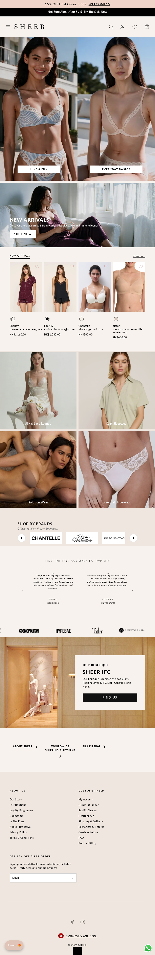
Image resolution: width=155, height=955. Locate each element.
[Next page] (133, 538)
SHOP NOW (23, 234)
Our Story (16, 799)
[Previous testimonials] (22, 591)
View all (139, 256)
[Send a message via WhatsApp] (148, 948)
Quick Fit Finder (88, 805)
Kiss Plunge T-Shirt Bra (91, 329)
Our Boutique (18, 805)
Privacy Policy (18, 832)
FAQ (81, 837)
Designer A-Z (86, 815)
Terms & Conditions (22, 837)
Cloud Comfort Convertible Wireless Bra (127, 331)
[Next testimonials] (132, 591)
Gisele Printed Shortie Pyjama (26, 329)
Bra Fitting (91, 746)
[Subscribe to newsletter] (72, 877)
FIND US (110, 697)
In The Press (17, 821)
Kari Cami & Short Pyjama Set (59, 329)
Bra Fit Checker (88, 810)
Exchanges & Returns (91, 826)
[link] (122, 27)
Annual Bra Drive (20, 826)
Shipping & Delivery (91, 821)
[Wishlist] (134, 27)
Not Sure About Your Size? (77, 11)
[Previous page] (22, 538)
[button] (8, 27)
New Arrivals (20, 255)
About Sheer (22, 746)
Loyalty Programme (21, 810)
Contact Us (16, 815)
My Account (86, 799)
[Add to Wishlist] (37, 266)
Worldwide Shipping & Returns (60, 748)
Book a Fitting (87, 843)
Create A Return (88, 832)
